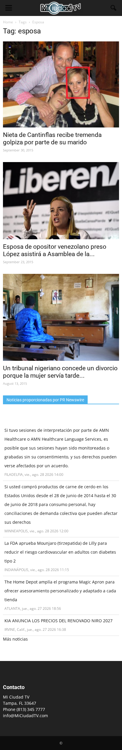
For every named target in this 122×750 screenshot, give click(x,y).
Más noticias (15, 639)
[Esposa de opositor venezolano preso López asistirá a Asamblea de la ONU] (61, 200)
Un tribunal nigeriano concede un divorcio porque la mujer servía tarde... (60, 372)
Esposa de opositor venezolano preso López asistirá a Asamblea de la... (54, 250)
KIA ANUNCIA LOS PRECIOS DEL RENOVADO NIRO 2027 (58, 620)
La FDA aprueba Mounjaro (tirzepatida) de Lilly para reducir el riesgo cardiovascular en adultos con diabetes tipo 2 (60, 552)
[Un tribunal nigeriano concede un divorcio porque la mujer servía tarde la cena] (61, 317)
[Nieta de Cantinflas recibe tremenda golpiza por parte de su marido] (61, 84)
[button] (113, 8)
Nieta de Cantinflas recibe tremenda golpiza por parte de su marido (52, 138)
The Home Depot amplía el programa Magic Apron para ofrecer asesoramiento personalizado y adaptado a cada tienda (60, 590)
